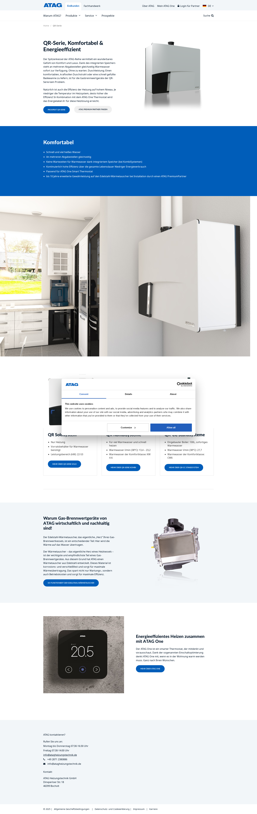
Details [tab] (128, 394)
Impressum (139, 809)
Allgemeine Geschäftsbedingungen (71, 809)
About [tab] (173, 394)
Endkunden (73, 6)
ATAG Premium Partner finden (93, 109)
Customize (126, 427)
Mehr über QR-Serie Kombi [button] (123, 467)
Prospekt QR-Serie (56, 110)
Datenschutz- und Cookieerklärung (112, 809)
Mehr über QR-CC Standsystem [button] (184, 467)
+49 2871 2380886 (57, 759)
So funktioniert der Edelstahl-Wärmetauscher (71, 583)
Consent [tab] (83, 394)
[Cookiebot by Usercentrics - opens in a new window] (179, 384)
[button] (208, 5)
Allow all (171, 427)
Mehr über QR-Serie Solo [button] (64, 464)
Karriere (153, 809)
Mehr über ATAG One (150, 669)
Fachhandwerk (92, 6)
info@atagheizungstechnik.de (64, 763)
